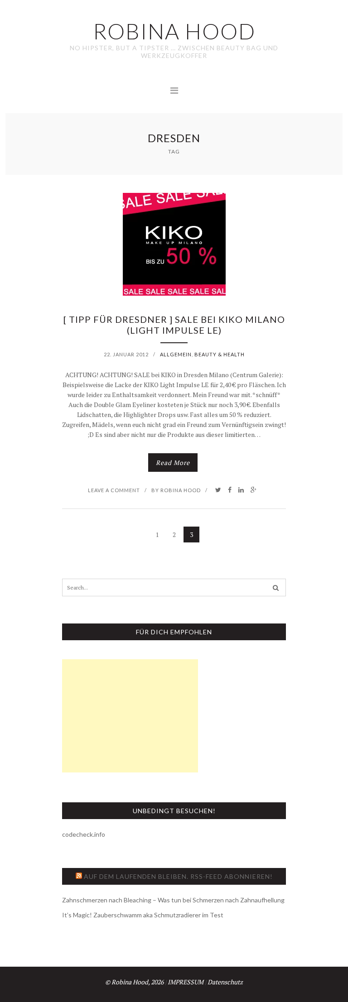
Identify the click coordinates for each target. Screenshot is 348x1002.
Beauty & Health (219, 354)
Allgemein (176, 354)
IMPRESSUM (185, 982)
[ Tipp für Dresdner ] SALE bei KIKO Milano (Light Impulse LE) (174, 325)
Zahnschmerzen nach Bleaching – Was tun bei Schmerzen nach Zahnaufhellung (173, 900)
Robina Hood (180, 490)
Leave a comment (114, 490)
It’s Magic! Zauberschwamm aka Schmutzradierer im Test (142, 915)
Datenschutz (225, 982)
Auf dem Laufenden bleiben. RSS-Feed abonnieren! (178, 876)
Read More (173, 462)
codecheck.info (83, 834)
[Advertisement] (130, 715)
